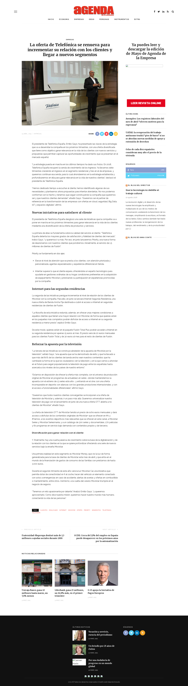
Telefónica (106, 510)
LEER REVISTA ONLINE (146, 103)
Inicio (51, 19)
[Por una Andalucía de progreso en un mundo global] (79, 662)
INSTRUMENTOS (121, 19)
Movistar (71, 510)
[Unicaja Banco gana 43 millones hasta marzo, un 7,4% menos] (37, 573)
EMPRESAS (79, 19)
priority (87, 510)
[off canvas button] (15, 11)
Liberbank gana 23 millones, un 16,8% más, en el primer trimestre (69, 593)
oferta (79, 510)
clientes (43, 510)
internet (63, 510)
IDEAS (91, 19)
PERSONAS (104, 19)
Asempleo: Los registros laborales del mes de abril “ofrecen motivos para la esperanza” (145, 121)
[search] (172, 11)
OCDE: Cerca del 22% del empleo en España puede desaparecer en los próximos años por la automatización (96, 538)
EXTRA (137, 19)
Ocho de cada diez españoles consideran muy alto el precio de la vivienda (144, 152)
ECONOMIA (64, 19)
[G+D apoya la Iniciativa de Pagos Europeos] (103, 573)
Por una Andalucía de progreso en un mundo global (100, 663)
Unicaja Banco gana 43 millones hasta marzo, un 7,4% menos (35, 593)
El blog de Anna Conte (140, 237)
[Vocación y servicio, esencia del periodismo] (79, 635)
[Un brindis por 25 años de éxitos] (79, 649)
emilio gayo (53, 510)
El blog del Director (139, 185)
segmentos (96, 510)
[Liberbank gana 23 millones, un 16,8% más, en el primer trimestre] (70, 573)
